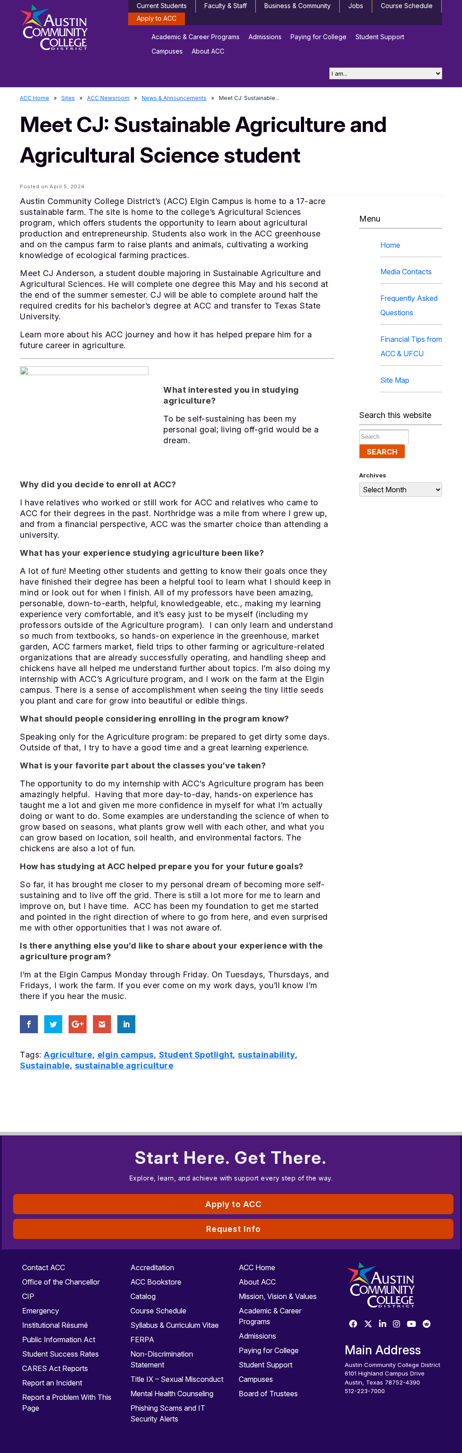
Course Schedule (407, 5)
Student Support (380, 37)
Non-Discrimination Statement (161, 1359)
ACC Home (34, 98)
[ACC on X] (368, 1324)
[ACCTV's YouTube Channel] (411, 1324)
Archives (372, 475)
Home (390, 245)
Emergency (40, 1310)
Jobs (355, 5)
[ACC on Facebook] (353, 1324)
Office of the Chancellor (61, 1281)
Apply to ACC (156, 18)
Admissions (265, 37)
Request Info (233, 1229)
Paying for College (318, 37)
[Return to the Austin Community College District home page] (68, 29)
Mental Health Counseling (171, 1393)
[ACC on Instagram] (396, 1324)
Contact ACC (43, 1267)
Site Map (394, 380)
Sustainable (45, 1065)
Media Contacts (406, 271)
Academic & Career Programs (196, 37)
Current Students (162, 5)
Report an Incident (52, 1382)
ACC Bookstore (155, 1281)
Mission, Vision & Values (278, 1296)
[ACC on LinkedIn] (382, 1324)
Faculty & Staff (225, 5)
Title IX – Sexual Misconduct (176, 1379)
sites (68, 98)
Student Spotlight (196, 1054)
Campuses (167, 51)
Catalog (143, 1296)
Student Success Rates (60, 1353)
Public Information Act (58, 1339)
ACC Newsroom (108, 98)
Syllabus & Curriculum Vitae (174, 1325)
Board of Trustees (268, 1393)
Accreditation (152, 1267)
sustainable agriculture (124, 1065)
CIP (28, 1296)
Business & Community (297, 5)
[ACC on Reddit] (426, 1324)
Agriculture (68, 1054)
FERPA (142, 1339)
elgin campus (125, 1054)
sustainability (266, 1054)
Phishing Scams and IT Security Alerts (167, 1413)
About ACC (208, 51)
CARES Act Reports (55, 1368)
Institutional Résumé (55, 1325)
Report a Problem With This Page (66, 1402)
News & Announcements (174, 98)
